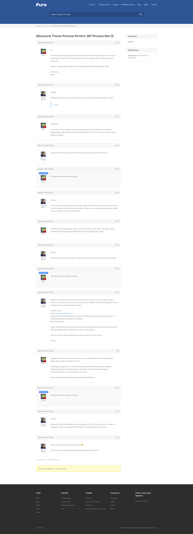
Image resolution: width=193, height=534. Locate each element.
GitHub (113, 509)
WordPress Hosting (128, 5)
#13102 (117, 388)
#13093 (117, 116)
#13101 (117, 351)
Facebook (114, 498)
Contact (154, 5)
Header (56, 105)
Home (38, 498)
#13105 (117, 437)
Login (62, 509)
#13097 (117, 221)
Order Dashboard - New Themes (96, 509)
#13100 (117, 292)
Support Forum (65, 502)
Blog (139, 5)
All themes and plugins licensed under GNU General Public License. (138, 528)
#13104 (117, 411)
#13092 (117, 85)
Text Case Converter (141, 501)
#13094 (117, 145)
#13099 (117, 269)
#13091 (117, 42)
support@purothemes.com (64, 313)
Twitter (113, 502)
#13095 (117, 169)
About (146, 5)
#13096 (117, 193)
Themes (92, 5)
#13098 (117, 245)
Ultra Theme (45, 26)
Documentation (104, 5)
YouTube (113, 505)
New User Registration (68, 505)
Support (116, 5)
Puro (42, 528)
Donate (38, 512)
